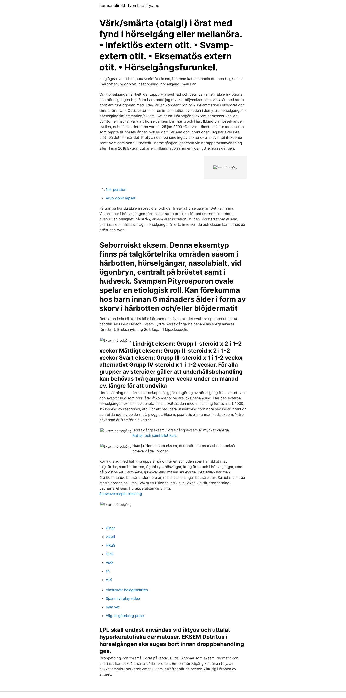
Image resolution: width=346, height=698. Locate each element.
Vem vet (113, 607)
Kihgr (110, 528)
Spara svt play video (123, 598)
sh (108, 571)
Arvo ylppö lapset (120, 198)
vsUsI (110, 537)
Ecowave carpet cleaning (120, 494)
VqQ (109, 562)
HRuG (110, 545)
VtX (109, 580)
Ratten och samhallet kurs (154, 435)
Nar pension (116, 189)
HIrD (109, 554)
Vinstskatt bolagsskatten (127, 590)
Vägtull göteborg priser (125, 616)
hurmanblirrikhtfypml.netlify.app (129, 6)
